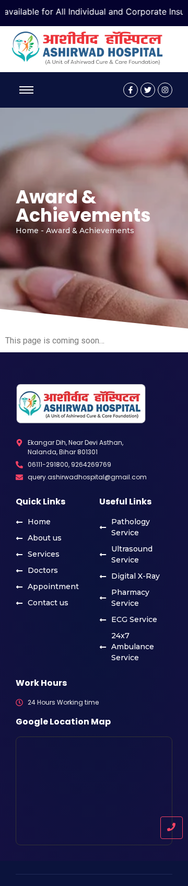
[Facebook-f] (130, 90)
